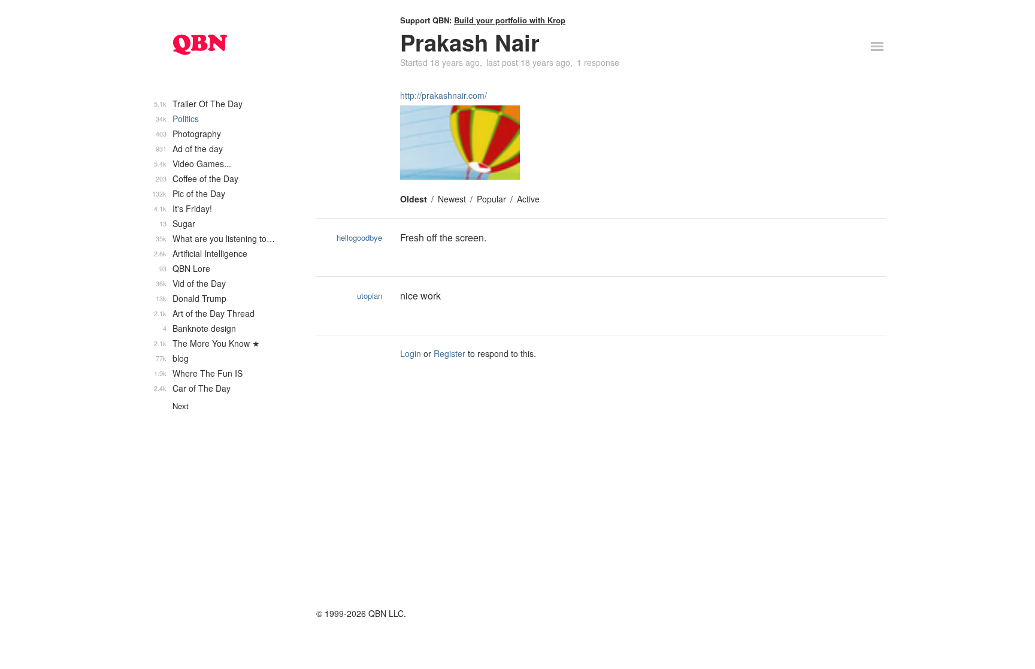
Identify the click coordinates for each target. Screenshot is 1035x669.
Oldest (413, 199)
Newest (452, 199)
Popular (491, 199)
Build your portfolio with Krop (509, 20)
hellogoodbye (359, 237)
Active (528, 199)
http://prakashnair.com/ (443, 95)
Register (449, 353)
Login (410, 353)
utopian (369, 295)
